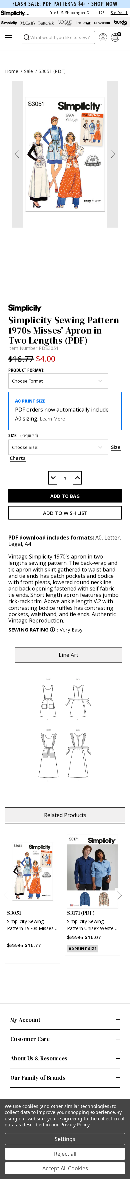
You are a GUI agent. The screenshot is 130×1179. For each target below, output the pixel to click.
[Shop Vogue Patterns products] (65, 23)
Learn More (52, 419)
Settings (65, 1139)
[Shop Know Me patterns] (83, 23)
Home (11, 71)
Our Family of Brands (37, 1078)
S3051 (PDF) (52, 71)
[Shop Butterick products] (46, 23)
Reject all (65, 1153)
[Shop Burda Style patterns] (120, 23)
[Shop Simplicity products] (9, 23)
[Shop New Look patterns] (102, 23)
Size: (23, 435)
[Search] (26, 39)
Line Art (68, 654)
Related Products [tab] (65, 815)
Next (119, 895)
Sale (28, 71)
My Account (25, 1020)
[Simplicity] (14, 12)
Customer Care (30, 1039)
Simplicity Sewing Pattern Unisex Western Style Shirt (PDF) (92, 925)
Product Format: (26, 370)
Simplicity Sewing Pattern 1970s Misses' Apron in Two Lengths (31, 925)
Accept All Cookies (65, 1168)
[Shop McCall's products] (28, 23)
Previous (6, 895)
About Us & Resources (38, 1058)
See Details (119, 13)
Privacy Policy (74, 1124)
